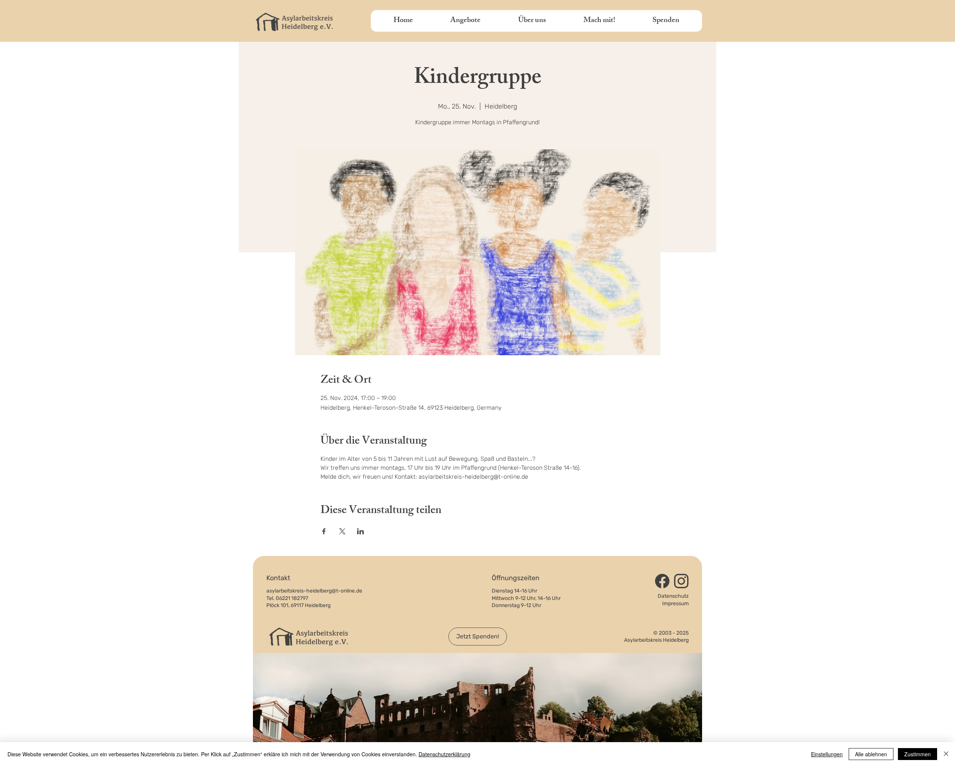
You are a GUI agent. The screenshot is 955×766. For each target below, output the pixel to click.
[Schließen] (946, 754)
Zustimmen (917, 754)
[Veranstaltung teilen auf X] (342, 531)
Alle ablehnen (871, 754)
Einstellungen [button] (827, 754)
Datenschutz (673, 596)
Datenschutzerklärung (444, 754)
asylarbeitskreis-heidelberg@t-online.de (314, 591)
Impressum (675, 603)
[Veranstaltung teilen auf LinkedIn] (360, 531)
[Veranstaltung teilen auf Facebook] (324, 531)
